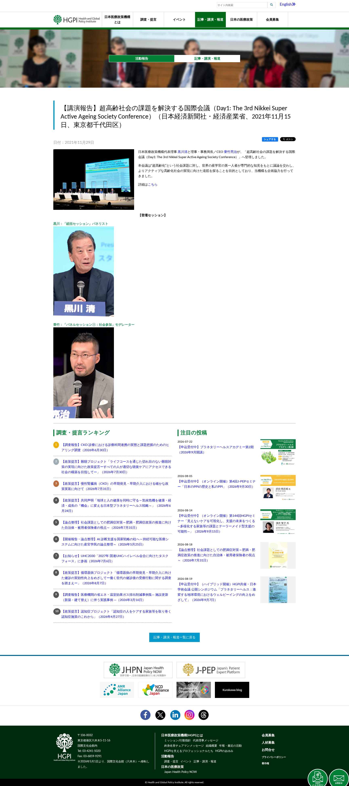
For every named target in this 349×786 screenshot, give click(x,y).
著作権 (265, 763)
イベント (179, 19)
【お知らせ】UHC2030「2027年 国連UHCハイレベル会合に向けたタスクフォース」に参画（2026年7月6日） (114, 558)
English (286, 4)
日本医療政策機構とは (117, 19)
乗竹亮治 (230, 151)
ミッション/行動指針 (177, 740)
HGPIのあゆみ (224, 751)
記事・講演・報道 (210, 19)
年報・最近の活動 (230, 745)
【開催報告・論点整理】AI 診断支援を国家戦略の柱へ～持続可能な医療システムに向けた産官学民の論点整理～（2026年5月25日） (115, 542)
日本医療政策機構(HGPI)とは (182, 735)
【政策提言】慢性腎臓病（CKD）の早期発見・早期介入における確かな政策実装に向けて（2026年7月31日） (114, 486)
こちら (153, 184)
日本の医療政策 (241, 19)
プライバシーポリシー (274, 757)
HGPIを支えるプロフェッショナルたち (188, 751)
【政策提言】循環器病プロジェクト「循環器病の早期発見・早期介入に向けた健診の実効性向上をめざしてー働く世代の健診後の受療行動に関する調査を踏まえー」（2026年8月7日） (116, 578)
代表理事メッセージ (205, 740)
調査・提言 (148, 19)
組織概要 (211, 745)
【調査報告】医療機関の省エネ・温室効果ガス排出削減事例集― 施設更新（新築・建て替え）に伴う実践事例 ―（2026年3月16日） (114, 597)
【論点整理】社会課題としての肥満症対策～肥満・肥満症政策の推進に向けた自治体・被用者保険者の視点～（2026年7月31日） (116, 525)
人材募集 (268, 742)
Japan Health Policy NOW (180, 772)
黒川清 (182, 151)
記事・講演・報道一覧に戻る (174, 637)
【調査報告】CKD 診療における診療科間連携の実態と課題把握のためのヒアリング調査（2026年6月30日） (115, 447)
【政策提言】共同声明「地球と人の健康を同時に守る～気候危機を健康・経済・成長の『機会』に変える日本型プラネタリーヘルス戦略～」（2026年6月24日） (116, 506)
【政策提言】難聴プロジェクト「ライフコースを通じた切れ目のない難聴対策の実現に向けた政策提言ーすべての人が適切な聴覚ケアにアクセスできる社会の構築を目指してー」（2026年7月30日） (116, 467)
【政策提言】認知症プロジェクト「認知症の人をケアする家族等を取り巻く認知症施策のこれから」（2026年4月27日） (116, 614)
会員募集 (272, 19)
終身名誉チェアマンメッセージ (184, 745)
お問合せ (268, 749)
